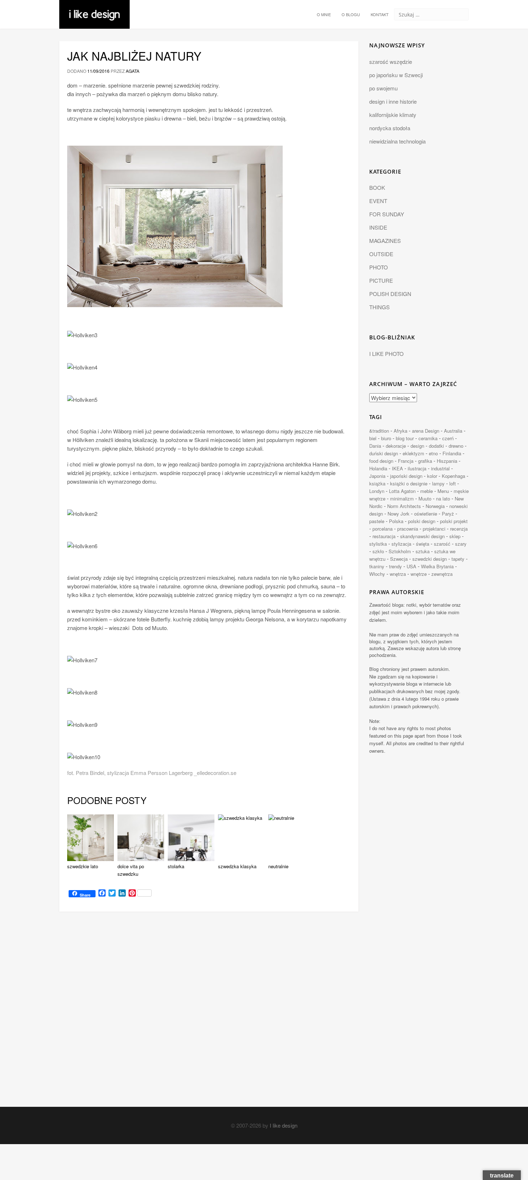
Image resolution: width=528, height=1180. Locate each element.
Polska (396, 521)
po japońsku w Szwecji (396, 75)
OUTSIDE (381, 254)
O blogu (351, 14)
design (417, 445)
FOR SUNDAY (386, 214)
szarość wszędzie (390, 61)
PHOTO (378, 267)
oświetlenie (425, 513)
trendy (395, 566)
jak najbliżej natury (134, 55)
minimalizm (402, 498)
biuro (386, 438)
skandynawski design (422, 536)
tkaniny (376, 566)
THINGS (379, 307)
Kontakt (380, 14)
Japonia (377, 476)
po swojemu (383, 88)
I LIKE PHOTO (386, 353)
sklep (454, 536)
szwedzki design (429, 558)
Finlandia (452, 453)
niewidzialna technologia (397, 141)
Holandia (378, 468)
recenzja (459, 528)
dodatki (436, 445)
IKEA (397, 468)
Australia (453, 430)
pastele (376, 521)
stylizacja (401, 543)
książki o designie (408, 483)
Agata (132, 71)
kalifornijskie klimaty (392, 114)
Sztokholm (400, 551)
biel (372, 438)
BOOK (377, 187)
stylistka (378, 543)
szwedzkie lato (82, 866)
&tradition (379, 430)
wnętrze (419, 573)
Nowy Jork (398, 513)
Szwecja (399, 558)
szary (461, 543)
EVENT (378, 200)
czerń (448, 438)
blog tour (405, 438)
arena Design (425, 430)
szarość (442, 543)
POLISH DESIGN (390, 293)
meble (426, 491)
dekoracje (396, 445)
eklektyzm (413, 453)
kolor (432, 476)
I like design (283, 1125)
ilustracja (417, 468)
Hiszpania (447, 460)
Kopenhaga (453, 476)
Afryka (400, 430)
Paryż (448, 513)
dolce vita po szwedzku (130, 870)
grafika (425, 460)
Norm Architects (404, 506)
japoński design (406, 476)
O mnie (324, 14)
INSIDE (378, 227)
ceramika (427, 438)
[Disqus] (208, 1015)
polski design (421, 521)
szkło (378, 551)
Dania (375, 445)
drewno (456, 445)
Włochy (377, 573)
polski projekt (454, 521)
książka (377, 483)
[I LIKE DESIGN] (94, 9)
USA (411, 566)
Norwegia (435, 506)
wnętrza (398, 573)
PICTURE (381, 280)
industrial (440, 468)
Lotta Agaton (402, 491)
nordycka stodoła (389, 128)
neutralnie (278, 866)
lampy (438, 483)
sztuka (423, 551)
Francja (405, 460)
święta (422, 543)
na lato (443, 498)
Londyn (376, 491)
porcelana (382, 528)
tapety (457, 558)
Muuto (424, 498)
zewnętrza (442, 573)
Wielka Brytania (437, 566)
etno (433, 453)
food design (381, 460)
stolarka (176, 866)
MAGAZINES (385, 240)
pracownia (407, 528)
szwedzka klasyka (237, 866)
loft (452, 483)
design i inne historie (393, 101)
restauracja (383, 536)
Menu (443, 491)
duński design (383, 453)
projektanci (434, 528)
